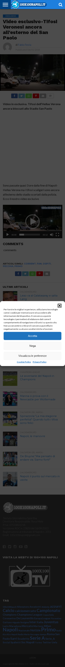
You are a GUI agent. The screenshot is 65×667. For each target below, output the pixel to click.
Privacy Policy (39, 361)
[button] (59, 305)
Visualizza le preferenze (32, 355)
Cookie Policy (24, 361)
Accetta (32, 335)
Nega (32, 345)
